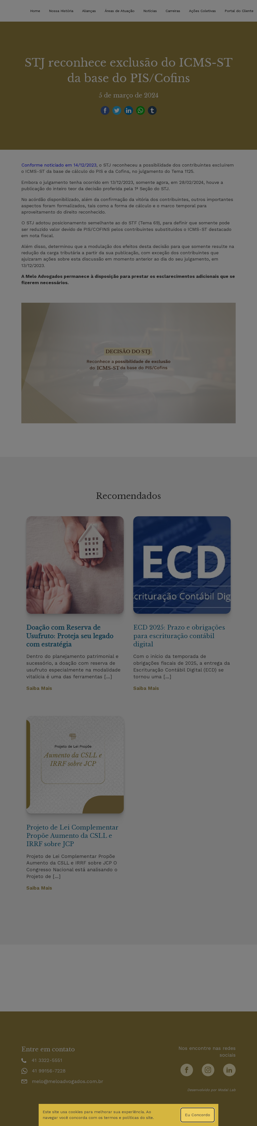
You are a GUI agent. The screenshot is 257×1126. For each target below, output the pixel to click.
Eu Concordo (197, 1114)
